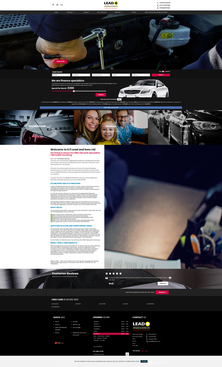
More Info (185, 136)
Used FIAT (78, 304)
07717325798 (164, 5)
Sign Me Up (162, 292)
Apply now (111, 136)
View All (163, 283)
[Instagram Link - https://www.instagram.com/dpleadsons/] (57, 4)
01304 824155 (164, 3)
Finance (86, 12)
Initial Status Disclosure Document (156, 12)
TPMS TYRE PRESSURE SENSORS (61, 328)
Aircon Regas (76, 327)
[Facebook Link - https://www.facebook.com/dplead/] (53, 4)
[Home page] (111, 5)
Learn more (135, 361)
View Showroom (36, 136)
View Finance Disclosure (111, 107)
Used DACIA (55, 304)
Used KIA (125, 304)
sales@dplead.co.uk (154, 341)
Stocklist (70, 12)
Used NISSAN (150, 304)
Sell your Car (101, 12)
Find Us (134, 12)
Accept (144, 361)
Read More (164, 279)
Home (56, 12)
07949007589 (164, 8)
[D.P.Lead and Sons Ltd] (141, 331)
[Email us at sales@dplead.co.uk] (61, 4)
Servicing (118, 12)
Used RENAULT (56, 306)
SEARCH (161, 75)
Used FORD (102, 304)
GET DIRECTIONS (98, 351)
